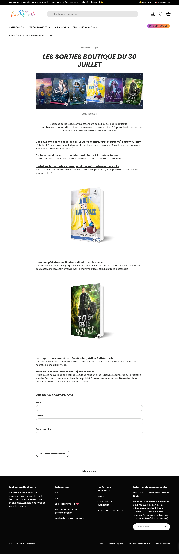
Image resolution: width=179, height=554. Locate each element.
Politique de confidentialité (139, 544)
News (20, 35)
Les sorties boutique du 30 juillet (38, 35)
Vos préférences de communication (66, 511)
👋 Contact (145, 2)
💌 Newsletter (162, 2)
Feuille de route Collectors (69, 518)
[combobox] (92, 14)
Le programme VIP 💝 (67, 503)
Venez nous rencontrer (110, 510)
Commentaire (43, 429)
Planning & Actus (84, 27)
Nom (38, 402)
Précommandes (38, 27)
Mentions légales (116, 544)
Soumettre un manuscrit (105, 503)
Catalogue (15, 27)
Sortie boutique (89, 47)
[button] (168, 14)
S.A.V (57, 492)
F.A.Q (57, 498)
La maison (60, 27)
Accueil (12, 35)
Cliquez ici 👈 (96, 2)
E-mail (39, 415)
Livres (100, 496)
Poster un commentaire (52, 453)
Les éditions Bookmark (25, 544)
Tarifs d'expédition (162, 544)
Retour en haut (89, 471)
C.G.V (101, 544)
